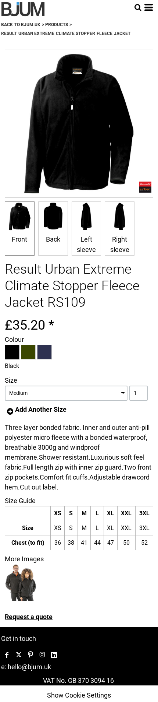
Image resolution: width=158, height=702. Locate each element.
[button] (137, 7)
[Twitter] (19, 655)
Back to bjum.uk (20, 24)
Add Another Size (41, 409)
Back (53, 239)
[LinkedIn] (54, 655)
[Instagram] (42, 655)
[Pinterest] (30, 655)
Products (56, 24)
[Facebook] (7, 655)
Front (19, 239)
